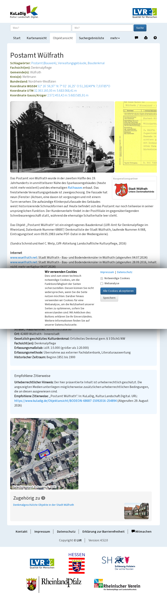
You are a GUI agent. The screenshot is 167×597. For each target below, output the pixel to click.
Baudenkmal (96, 63)
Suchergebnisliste (91, 38)
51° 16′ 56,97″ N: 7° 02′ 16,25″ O (58, 86)
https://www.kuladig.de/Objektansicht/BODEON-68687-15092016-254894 (65, 401)
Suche (140, 28)
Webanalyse (111, 283)
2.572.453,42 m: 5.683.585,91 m (67, 95)
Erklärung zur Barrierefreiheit (103, 531)
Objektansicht (63, 38)
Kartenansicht (37, 38)
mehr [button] (114, 38)
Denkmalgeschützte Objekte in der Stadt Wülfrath (43, 505)
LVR (79, 540)
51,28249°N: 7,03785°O (95, 86)
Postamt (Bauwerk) (43, 63)
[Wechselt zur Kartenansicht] (83, 453)
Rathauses (75, 187)
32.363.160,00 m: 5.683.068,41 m (55, 90)
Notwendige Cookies (117, 278)
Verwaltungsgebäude (72, 63)
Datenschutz (66, 531)
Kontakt (21, 531)
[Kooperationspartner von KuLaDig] (134, 190)
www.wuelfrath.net (23, 257)
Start (17, 38)
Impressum (42, 531)
